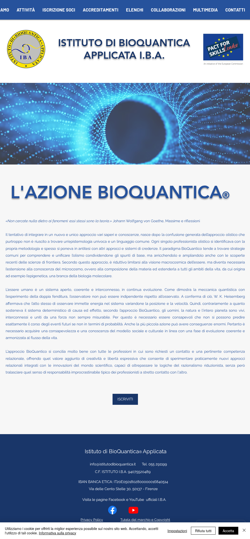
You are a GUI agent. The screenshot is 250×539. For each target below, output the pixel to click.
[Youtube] (133, 510)
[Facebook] (112, 510)
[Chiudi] (244, 530)
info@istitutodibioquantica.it (113, 464)
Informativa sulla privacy (57, 532)
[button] (26, 10)
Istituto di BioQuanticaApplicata (126, 451)
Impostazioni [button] (177, 530)
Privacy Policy (92, 520)
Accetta (228, 530)
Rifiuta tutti (203, 530)
